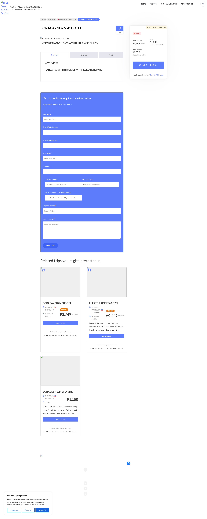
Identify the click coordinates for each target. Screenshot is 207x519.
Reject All (28, 510)
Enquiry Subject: (49, 206)
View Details (60, 323)
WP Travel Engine (120, 515)
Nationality (48, 166)
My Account (187, 4)
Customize (14, 510)
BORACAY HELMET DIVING (58, 391)
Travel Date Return (50, 140)
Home (143, 4)
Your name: (47, 114)
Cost (111, 55)
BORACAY (49, 307)
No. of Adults (87, 179)
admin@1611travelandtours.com (103, 488)
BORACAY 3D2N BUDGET (57, 303)
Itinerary (84, 55)
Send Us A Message (156, 75)
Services (153, 4)
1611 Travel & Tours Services (26, 6)
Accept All (42, 510)
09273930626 (95, 483)
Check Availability (148, 65)
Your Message (49, 219)
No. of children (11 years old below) (58, 193)
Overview (54, 55)
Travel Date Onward (50, 127)
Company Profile (169, 4)
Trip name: (47, 104)
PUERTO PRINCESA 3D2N (103, 303)
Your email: (47, 153)
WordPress (144, 515)
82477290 (93, 470)
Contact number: (51, 179)
